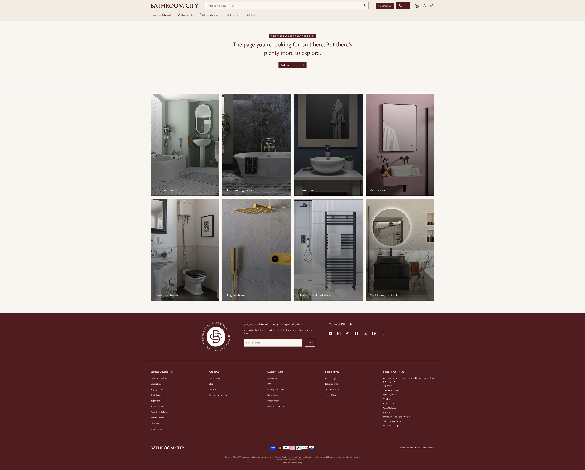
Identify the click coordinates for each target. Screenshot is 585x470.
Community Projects (218, 395)
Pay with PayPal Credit (160, 412)
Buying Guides (157, 389)
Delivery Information (275, 389)
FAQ (269, 383)
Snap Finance (156, 429)
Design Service (157, 383)
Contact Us (386, 5)
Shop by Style (187, 15)
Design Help (235, 15)
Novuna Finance (157, 417)
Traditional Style (332, 389)
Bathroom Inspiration (211, 15)
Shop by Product (164, 15)
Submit (310, 342)
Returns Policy (273, 395)
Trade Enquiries (157, 395)
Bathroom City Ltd (413, 448)
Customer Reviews (159, 378)
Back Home (286, 65)
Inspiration (155, 400)
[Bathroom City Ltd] (174, 6)
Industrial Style (331, 383)
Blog (211, 383)
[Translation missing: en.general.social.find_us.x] (365, 333)
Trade (405, 5)
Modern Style (331, 378)
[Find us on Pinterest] (373, 333)
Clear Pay (155, 423)
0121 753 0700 (389, 385)
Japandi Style (330, 395)
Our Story (213, 389)
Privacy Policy (273, 400)
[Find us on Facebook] (356, 333)
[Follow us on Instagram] (338, 333)
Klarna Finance (157, 406)
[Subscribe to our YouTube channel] (330, 333)
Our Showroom (215, 378)
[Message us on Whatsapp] (382, 333)
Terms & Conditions (275, 406)
